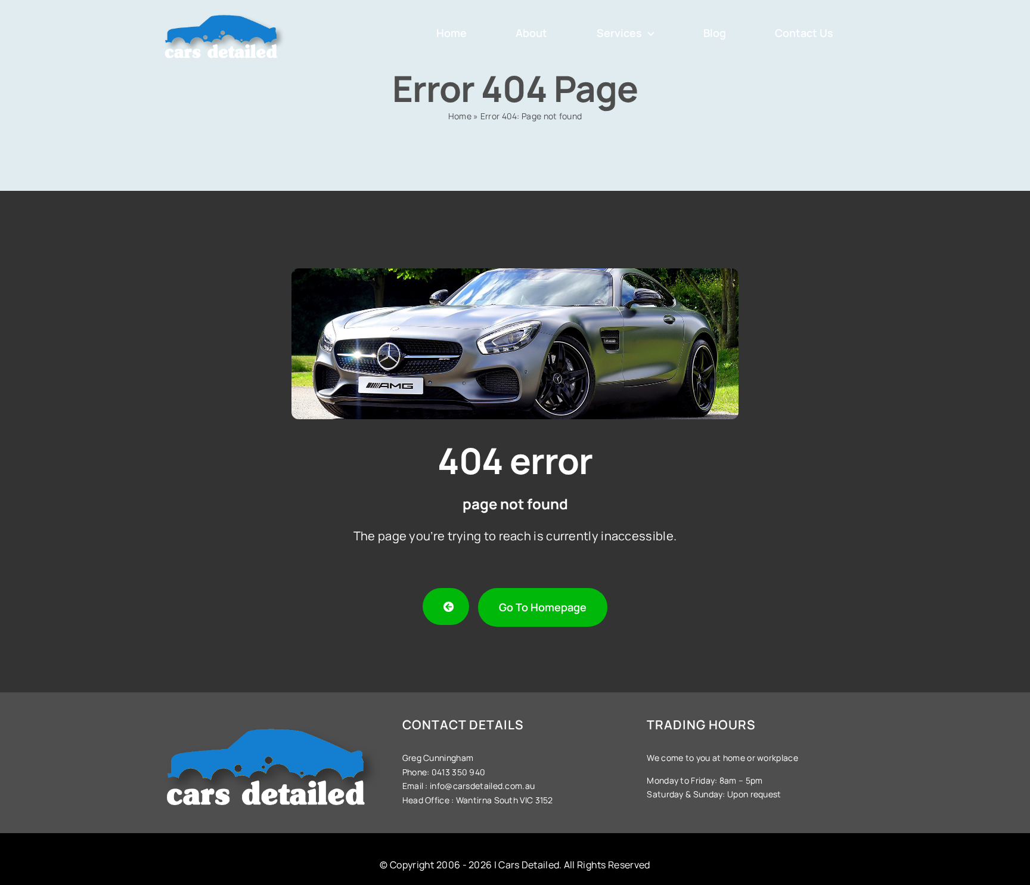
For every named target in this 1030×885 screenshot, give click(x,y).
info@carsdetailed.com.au (482, 785)
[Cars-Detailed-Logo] (224, 13)
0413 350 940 (457, 772)
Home (459, 116)
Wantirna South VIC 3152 (504, 800)
